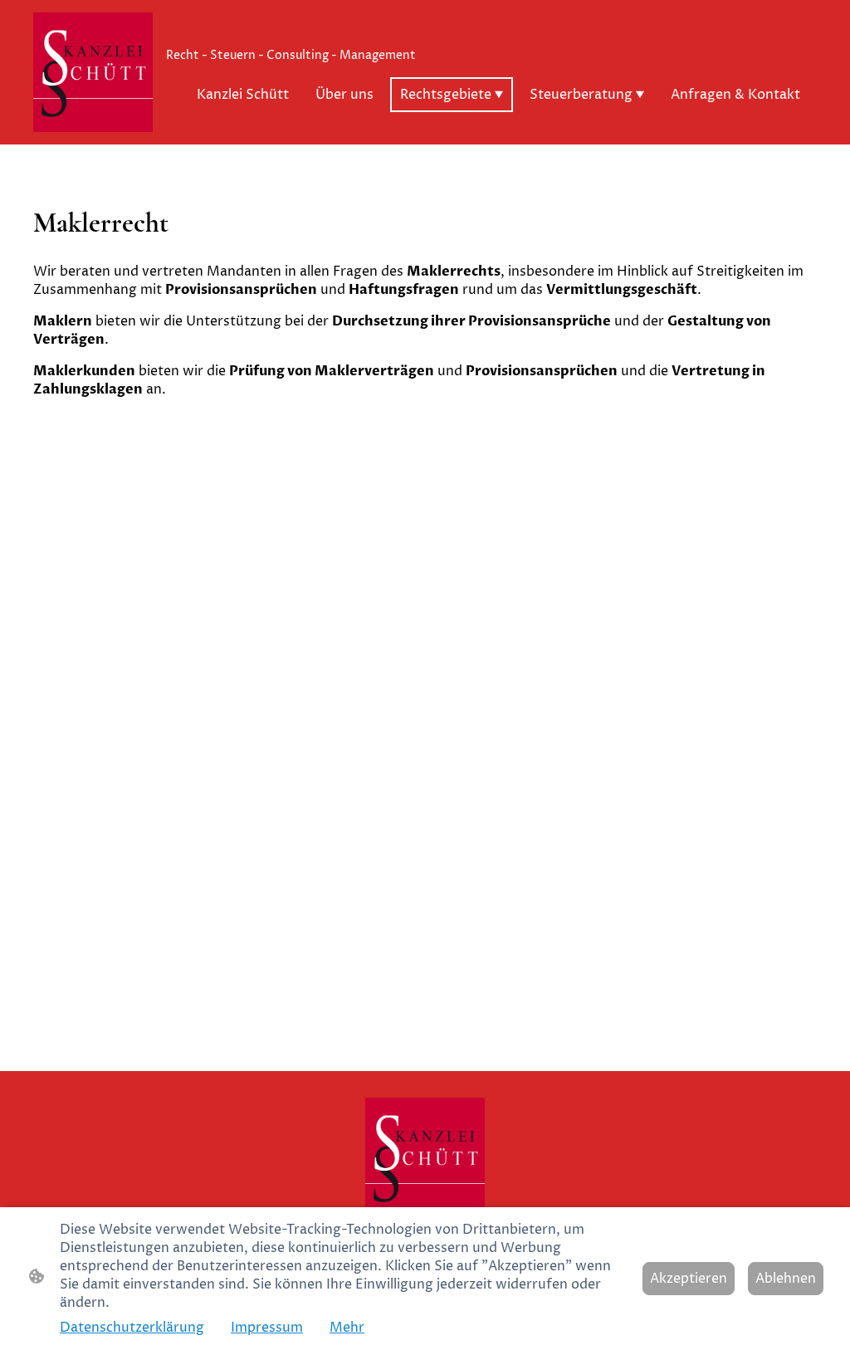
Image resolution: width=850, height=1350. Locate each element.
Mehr (347, 1327)
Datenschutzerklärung (132, 1327)
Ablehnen (785, 1278)
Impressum (267, 1327)
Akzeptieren (688, 1278)
